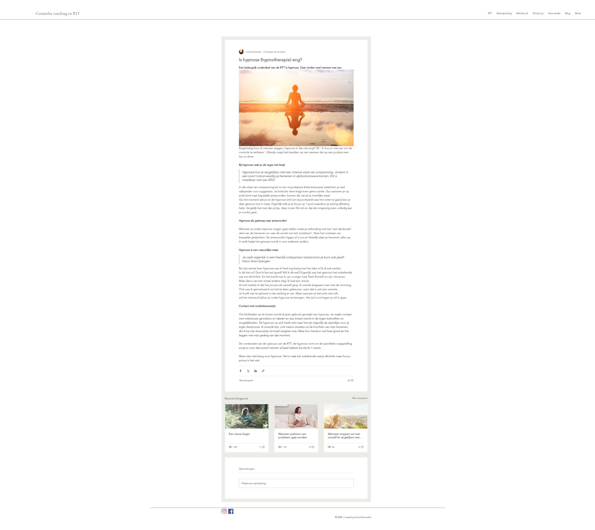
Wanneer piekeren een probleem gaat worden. (293, 435)
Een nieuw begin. (239, 434)
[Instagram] (224, 511)
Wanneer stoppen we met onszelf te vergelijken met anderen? (344, 435)
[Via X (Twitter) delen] (248, 370)
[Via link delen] (263, 370)
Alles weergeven (360, 398)
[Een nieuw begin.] (246, 416)
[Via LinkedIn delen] (255, 370)
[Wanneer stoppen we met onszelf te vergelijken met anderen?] (345, 416)
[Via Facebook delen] (240, 370)
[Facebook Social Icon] (230, 511)
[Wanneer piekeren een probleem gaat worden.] (296, 416)
